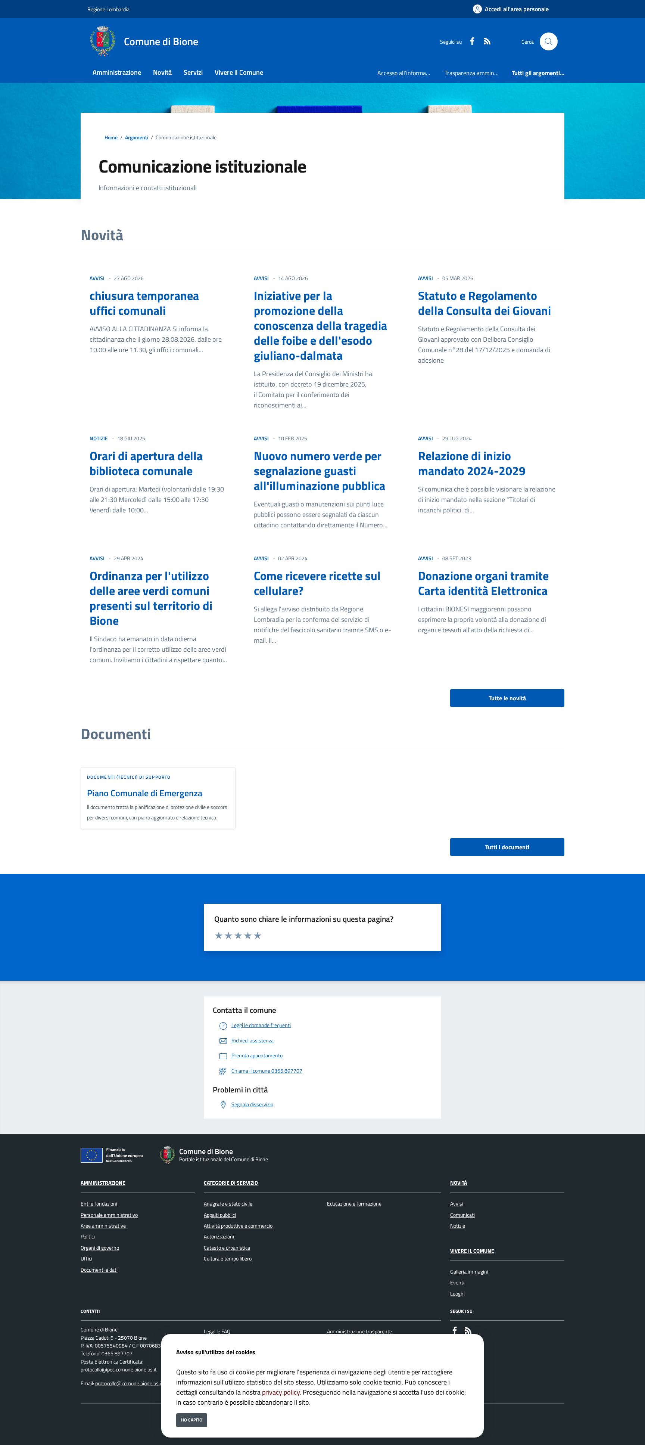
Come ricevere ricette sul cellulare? (317, 583)
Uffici (86, 1259)
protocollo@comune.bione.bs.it (129, 1383)
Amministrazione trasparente (359, 1331)
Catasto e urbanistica (227, 1248)
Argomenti (136, 138)
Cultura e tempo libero (228, 1259)
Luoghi (457, 1294)
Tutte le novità (507, 698)
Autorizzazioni (219, 1236)
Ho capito (191, 1419)
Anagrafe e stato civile (228, 1204)
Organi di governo (100, 1248)
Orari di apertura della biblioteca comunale (146, 463)
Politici (88, 1236)
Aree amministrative (103, 1226)
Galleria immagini (469, 1272)
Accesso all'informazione (408, 72)
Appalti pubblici (220, 1215)
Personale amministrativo (109, 1215)
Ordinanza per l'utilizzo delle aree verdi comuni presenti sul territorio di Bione (151, 598)
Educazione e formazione (354, 1204)
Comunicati (462, 1215)
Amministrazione (103, 1183)
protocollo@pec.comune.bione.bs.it (119, 1369)
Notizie (457, 1226)
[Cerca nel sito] (549, 41)
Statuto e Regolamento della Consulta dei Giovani (484, 302)
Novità (458, 1183)
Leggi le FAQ (217, 1331)
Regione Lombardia (108, 9)
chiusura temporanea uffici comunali (144, 302)
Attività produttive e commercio (238, 1226)
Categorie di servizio (231, 1183)
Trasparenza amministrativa (475, 72)
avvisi (97, 278)
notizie (99, 438)
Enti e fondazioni (99, 1204)
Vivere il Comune (472, 1251)
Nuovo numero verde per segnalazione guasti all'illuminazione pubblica (319, 470)
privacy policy (281, 1392)
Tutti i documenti (507, 847)
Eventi (457, 1282)
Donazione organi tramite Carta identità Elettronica (483, 583)
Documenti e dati (99, 1270)
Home (111, 138)
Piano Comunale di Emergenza (144, 793)
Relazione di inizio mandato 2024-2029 (472, 463)
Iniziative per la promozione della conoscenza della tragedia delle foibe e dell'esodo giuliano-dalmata (320, 325)
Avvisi (456, 1204)
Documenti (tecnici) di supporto (129, 777)
